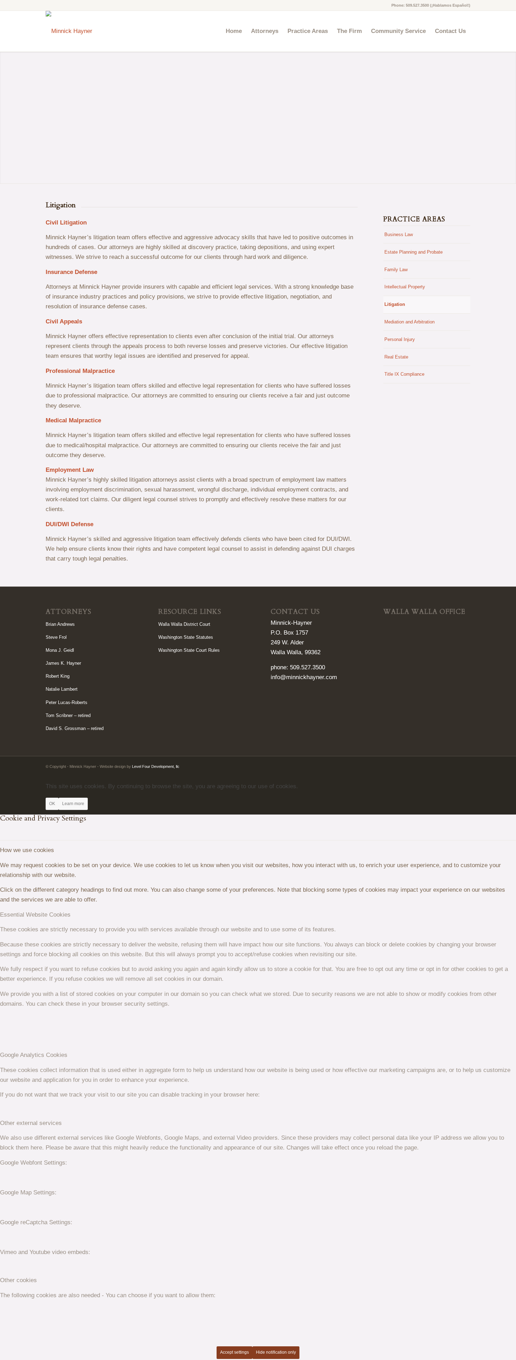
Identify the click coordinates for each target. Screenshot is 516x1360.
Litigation (394, 304)
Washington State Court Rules (189, 650)
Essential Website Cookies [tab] (35, 914)
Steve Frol (56, 637)
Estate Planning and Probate (413, 252)
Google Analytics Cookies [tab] (33, 1055)
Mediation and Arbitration (409, 321)
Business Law (398, 234)
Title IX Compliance (404, 374)
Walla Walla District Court (184, 624)
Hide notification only (276, 1352)
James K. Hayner (63, 663)
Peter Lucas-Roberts (66, 702)
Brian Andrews (60, 624)
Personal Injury (399, 339)
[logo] (69, 31)
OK (52, 803)
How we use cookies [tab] (27, 850)
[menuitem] (233, 31)
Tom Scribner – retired (68, 715)
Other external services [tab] (31, 1123)
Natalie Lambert (62, 689)
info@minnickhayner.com (304, 677)
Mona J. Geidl (60, 650)
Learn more (73, 803)
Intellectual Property (404, 286)
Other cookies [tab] (18, 1280)
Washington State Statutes (185, 637)
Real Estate (396, 357)
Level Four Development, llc (155, 766)
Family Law (396, 269)
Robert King (58, 676)
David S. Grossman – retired (75, 728)
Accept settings (234, 1352)
